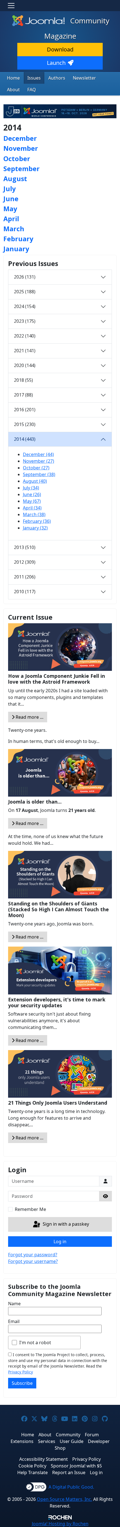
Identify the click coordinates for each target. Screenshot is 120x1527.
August (15, 178)
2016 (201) (24, 410)
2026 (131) (24, 277)
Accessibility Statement (43, 1459)
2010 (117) (24, 591)
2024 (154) (24, 306)
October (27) (36, 468)
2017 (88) (23, 395)
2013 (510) (24, 547)
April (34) (32, 508)
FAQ (31, 90)
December (20, 138)
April (11, 218)
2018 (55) (23, 380)
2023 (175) (24, 321)
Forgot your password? (32, 1255)
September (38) (39, 474)
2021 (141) (24, 351)
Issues (34, 78)
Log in (60, 1241)
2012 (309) (24, 562)
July (9, 188)
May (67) (32, 501)
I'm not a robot (35, 1342)
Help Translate (32, 1472)
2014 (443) (24, 439)
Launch (56, 63)
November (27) (38, 461)
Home (13, 78)
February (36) (37, 521)
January (16, 248)
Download (60, 49)
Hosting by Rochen (60, 1524)
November (20, 148)
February (18, 238)
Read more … (29, 717)
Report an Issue (68, 1472)
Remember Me (30, 1209)
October (16, 158)
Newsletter (84, 78)
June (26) (32, 494)
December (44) (38, 454)
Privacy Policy (20, 1372)
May (10, 208)
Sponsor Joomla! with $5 (76, 1466)
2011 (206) (24, 577)
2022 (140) (24, 336)
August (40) (35, 481)
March (13, 228)
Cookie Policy (32, 1466)
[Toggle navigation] (11, 5)
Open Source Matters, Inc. (64, 1499)
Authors (56, 78)
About (13, 90)
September (21, 168)
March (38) (34, 514)
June (10, 198)
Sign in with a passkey (65, 1224)
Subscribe (22, 1383)
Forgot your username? (33, 1261)
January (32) (35, 528)
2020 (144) (24, 365)
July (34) (31, 488)
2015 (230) (24, 424)
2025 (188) (24, 292)
